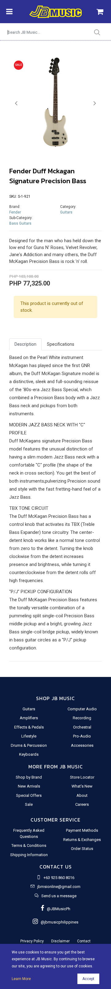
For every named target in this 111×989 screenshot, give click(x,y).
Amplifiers (29, 718)
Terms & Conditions (28, 845)
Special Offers (29, 795)
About (82, 795)
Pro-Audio (82, 736)
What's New (82, 786)
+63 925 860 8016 (58, 877)
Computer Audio (82, 709)
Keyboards (29, 754)
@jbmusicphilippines (58, 922)
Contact (84, 941)
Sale (29, 804)
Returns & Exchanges (82, 839)
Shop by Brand (29, 777)
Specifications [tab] (60, 344)
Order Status (82, 848)
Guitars (66, 212)
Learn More (21, 979)
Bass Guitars (20, 223)
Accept (88, 979)
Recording (82, 718)
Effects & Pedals (29, 727)
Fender (15, 212)
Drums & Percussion (29, 745)
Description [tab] (25, 344)
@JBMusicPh (57, 909)
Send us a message (58, 896)
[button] (16, 103)
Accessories (82, 745)
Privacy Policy (32, 941)
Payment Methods (82, 830)
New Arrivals (29, 786)
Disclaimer (60, 941)
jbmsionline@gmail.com (58, 886)
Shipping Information (29, 854)
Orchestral (82, 727)
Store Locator (82, 777)
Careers (82, 804)
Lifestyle (28, 736)
